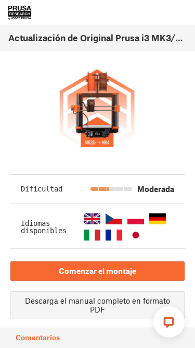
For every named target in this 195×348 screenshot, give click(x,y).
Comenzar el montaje (97, 270)
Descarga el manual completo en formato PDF (97, 305)
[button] (92, 218)
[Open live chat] (169, 322)
